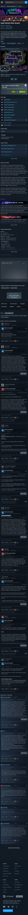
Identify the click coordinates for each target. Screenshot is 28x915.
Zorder (6, 616)
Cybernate (8, 25)
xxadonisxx (7, 346)
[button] (3, 6)
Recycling (17, 873)
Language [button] (22, 303)
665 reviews (13, 550)
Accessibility (6, 884)
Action (3, 43)
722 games (6, 467)
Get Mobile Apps (8, 910)
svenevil (6, 425)
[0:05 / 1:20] (14, 57)
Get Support (17, 887)
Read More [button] (23, 373)
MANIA (6, 576)
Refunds (5, 892)
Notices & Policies (7, 887)
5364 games (6, 617)
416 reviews (6, 509)
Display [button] (18, 306)
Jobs (16, 868)
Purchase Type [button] (13, 303)
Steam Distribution (7, 873)
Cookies (4, 889)
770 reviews (6, 426)
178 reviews (13, 617)
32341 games (7, 347)
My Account (17, 889)
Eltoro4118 (7, 507)
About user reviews (5, 287)
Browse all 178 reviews (14, 847)
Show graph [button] (22, 309)
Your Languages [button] (8, 313)
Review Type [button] (4, 303)
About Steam (6, 866)
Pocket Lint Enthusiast (9, 384)
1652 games (6, 578)
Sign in (2, 74)
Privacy (4, 882)
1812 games (6, 550)
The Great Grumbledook (10, 466)
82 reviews (6, 385)
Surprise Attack (9, 26)
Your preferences (13, 287)
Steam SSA (5, 868)
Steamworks (6, 871)
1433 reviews (14, 325)
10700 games (7, 325)
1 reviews (12, 467)
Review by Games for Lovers (7, 436)
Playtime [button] (12, 306)
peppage (6, 549)
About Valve (17, 866)
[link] (15, 92)
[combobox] (15, 2)
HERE (8, 684)
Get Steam (17, 882)
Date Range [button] (4, 306)
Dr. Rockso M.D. (8, 658)
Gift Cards (5, 876)
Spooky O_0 (7, 323)
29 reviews (13, 578)
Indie (19, 43)
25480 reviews (14, 347)
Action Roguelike (11, 43)
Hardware (17, 871)
